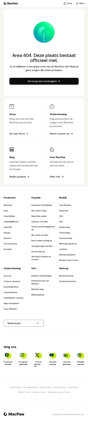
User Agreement (30, 387)
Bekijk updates (17, 176)
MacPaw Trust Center (68, 260)
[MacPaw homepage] (11, 3)
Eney (6, 211)
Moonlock (8, 205)
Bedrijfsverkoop (66, 276)
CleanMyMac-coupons (13, 298)
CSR (61, 216)
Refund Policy (46, 387)
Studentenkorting (67, 281)
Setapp (7, 233)
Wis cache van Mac (39, 235)
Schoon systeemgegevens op (43, 228)
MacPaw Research (67, 255)
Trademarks (73, 387)
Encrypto (8, 249)
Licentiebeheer (10, 292)
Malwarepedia (37, 295)
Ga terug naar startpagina (42, 81)
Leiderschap (64, 227)
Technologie (64, 233)
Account (7, 276)
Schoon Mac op (38, 252)
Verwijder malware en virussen (41, 258)
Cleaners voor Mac (39, 222)
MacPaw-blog (37, 289)
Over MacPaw (65, 205)
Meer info (55, 176)
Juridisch (63, 249)
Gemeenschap (65, 238)
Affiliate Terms (24, 392)
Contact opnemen (12, 281)
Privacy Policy (60, 387)
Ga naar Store (17, 133)
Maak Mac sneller (39, 216)
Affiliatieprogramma (68, 244)
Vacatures (63, 211)
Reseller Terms (39, 392)
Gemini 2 (8, 238)
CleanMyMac (9, 216)
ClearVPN (8, 227)
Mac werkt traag (38, 211)
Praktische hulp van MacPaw (40, 282)
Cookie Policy (15, 387)
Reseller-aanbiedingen (41, 276)
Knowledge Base (11, 287)
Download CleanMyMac (41, 205)
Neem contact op (59, 133)
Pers (61, 222)
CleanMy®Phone (11, 222)
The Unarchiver (10, 244)
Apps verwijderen (11, 303)
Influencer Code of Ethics (59, 392)
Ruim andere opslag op (41, 241)
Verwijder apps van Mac (42, 246)
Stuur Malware (10, 309)
